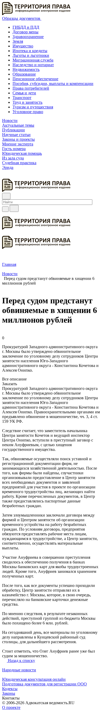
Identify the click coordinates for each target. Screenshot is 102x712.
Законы (8, 693)
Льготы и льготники (31, 55)
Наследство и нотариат (33, 65)
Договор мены (25, 32)
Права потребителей (31, 88)
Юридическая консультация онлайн (34, 679)
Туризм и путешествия (33, 107)
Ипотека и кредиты (30, 50)
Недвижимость (26, 69)
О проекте (11, 707)
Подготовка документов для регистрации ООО (44, 684)
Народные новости (19, 670)
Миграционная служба (33, 60)
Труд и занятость (27, 102)
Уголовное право (28, 111)
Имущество (23, 46)
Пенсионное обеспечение (35, 79)
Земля (18, 41)
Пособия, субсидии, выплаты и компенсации (53, 83)
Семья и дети (24, 93)
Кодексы (10, 688)
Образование (24, 74)
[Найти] (14, 208)
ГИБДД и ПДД (26, 27)
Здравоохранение (28, 36)
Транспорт (22, 97)
